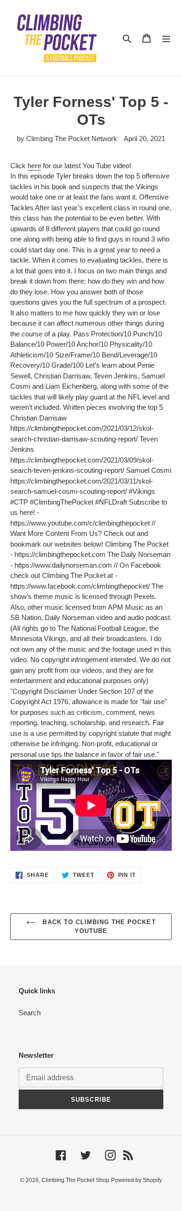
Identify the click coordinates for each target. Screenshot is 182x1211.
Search (30, 1013)
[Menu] (166, 38)
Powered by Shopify (136, 1180)
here (34, 166)
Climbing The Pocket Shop (75, 1180)
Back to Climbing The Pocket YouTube (97, 927)
